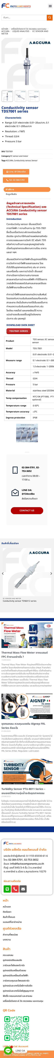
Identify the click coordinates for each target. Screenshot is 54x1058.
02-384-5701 (28, 467)
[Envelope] (23, 889)
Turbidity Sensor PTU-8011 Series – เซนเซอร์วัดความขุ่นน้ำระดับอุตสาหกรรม (23, 791)
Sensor (34, 160)
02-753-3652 (30, 469)
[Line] (7, 889)
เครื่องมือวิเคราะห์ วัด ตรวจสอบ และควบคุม (28, 28)
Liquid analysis (20, 31)
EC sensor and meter (19, 156)
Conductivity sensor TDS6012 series (19, 601)
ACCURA (5, 31)
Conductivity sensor (22, 160)
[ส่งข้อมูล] (50, 17)
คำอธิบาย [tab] (10, 189)
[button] (50, 6)
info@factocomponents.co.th (27, 864)
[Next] (51, 579)
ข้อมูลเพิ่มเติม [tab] (11, 194)
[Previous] (3, 579)
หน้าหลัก (4, 28)
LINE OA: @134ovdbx (28, 492)
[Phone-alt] (15, 889)
